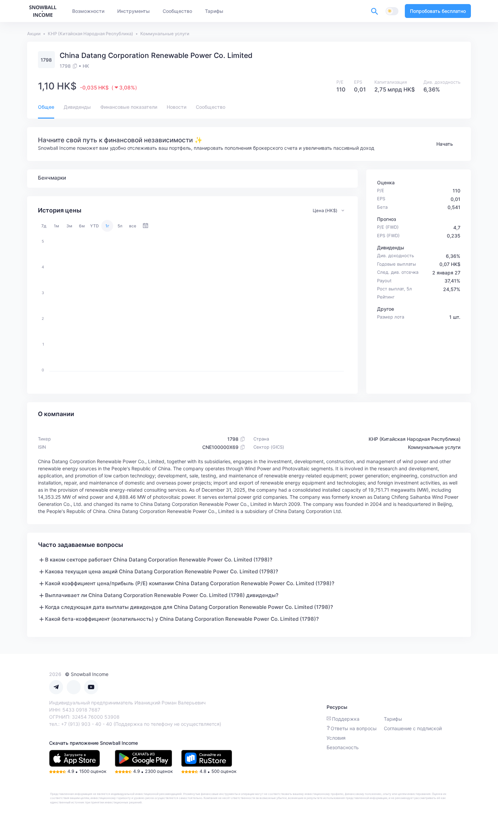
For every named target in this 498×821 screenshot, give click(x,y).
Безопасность (343, 747)
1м (56, 225)
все (132, 225)
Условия (336, 738)
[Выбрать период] (145, 226)
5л (120, 225)
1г (107, 225)
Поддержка (345, 719)
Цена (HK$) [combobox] (325, 210)
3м (69, 225)
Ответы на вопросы (354, 728)
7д (43, 225)
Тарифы (393, 719)
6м (82, 225)
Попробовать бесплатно (438, 11)
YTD (94, 225)
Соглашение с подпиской (413, 728)
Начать (444, 144)
